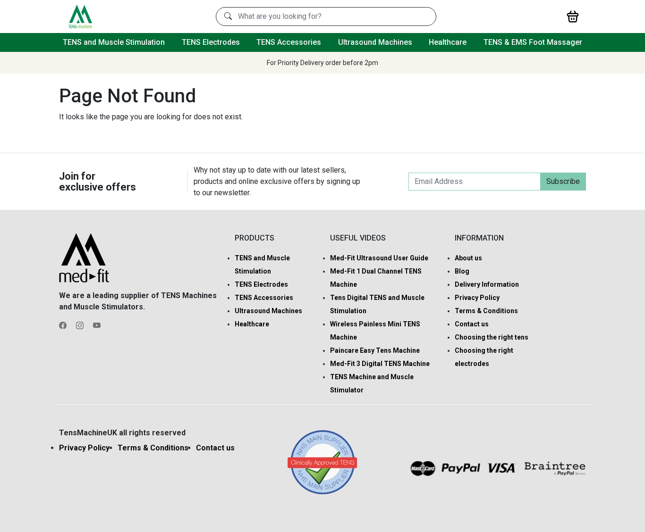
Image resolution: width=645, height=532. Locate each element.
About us (468, 258)
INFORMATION (479, 237)
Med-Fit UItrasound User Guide (379, 258)
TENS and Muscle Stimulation (114, 42)
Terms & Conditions (486, 311)
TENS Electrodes (211, 42)
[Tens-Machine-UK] (80, 15)
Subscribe (563, 181)
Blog (462, 271)
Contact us (472, 324)
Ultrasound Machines (375, 42)
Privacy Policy (477, 297)
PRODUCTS (254, 237)
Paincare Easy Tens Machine (375, 350)
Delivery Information (487, 284)
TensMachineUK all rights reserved (122, 432)
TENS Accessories (288, 42)
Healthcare (448, 42)
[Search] (228, 16)
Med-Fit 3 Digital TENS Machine (380, 363)
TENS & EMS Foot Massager (533, 42)
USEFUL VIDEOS (358, 237)
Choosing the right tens (491, 337)
